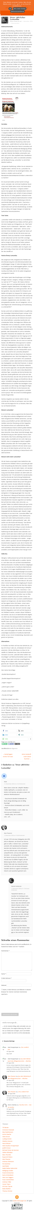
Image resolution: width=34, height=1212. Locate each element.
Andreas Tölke (6, 1182)
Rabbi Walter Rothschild (9, 1168)
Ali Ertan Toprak (7, 1186)
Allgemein (14, 748)
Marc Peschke (6, 1155)
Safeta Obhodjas (7, 1152)
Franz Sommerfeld (8, 1180)
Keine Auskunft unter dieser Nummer (26, 756)
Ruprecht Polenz (7, 1157)
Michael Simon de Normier (10, 1150)
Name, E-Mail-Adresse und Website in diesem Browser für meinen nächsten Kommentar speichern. (16, 992)
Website (3, 985)
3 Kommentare (15, 23)
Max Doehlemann (7, 1132)
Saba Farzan (6, 1136)
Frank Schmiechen (8, 1173)
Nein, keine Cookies (20, 8)
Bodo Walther (6, 1189)
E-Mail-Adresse (6, 978)
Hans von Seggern (7, 1177)
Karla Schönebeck (7, 1175)
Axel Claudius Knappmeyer (10, 1146)
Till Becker (5, 1127)
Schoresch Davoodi (8, 1130)
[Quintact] (17, 1207)
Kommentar (5, 951)
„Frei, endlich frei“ (23, 1092)
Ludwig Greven (7, 1139)
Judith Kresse (6, 1148)
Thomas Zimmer (7, 1191)
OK (10, 8)
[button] (9, 730)
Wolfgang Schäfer (7, 1170)
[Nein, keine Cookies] (32, 7)
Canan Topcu (6, 1184)
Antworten (22, 784)
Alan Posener (12, 1076)
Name (3, 974)
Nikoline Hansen (7, 1141)
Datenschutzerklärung (17, 11)
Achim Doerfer (6, 1134)
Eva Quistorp (6, 1164)
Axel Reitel (5, 1166)
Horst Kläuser (6, 1143)
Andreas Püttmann (8, 1161)
